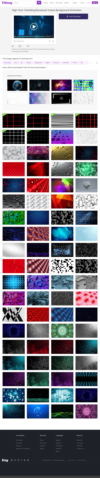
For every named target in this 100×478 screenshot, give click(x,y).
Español (58, 443)
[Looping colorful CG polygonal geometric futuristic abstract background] (62, 201)
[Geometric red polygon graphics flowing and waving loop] (38, 169)
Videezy (18, 446)
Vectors (46, 3)
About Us (80, 440)
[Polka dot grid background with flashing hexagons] (62, 234)
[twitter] (15, 460)
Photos (52, 3)
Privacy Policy (81, 460)
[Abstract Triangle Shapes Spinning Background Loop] (38, 137)
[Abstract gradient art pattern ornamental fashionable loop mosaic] (38, 234)
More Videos (59, 3)
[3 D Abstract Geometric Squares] (13, 266)
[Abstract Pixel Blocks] (86, 169)
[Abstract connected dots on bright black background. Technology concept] (38, 363)
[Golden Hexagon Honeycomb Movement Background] (62, 153)
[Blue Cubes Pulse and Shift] (38, 298)
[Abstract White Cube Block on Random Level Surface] (13, 153)
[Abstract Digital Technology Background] (13, 411)
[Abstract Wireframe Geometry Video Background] (62, 395)
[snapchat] (24, 460)
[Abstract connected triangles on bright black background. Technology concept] (13, 347)
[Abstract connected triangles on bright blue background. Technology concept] (13, 363)
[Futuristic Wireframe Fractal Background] (86, 250)
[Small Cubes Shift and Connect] (86, 282)
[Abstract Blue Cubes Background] (62, 282)
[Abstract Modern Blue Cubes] (13, 282)
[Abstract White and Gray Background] (13, 250)
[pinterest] (18, 460)
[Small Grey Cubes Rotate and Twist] (62, 298)
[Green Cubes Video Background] (13, 218)
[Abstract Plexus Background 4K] (86, 234)
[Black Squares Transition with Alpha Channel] (62, 266)
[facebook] (12, 460)
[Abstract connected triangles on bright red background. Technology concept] (38, 347)
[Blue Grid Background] (86, 379)
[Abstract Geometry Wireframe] (62, 250)
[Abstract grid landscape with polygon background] (38, 250)
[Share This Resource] (53, 41)
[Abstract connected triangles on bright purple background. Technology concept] (62, 379)
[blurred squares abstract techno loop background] (39, 99)
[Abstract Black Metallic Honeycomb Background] (13, 201)
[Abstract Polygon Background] (13, 331)
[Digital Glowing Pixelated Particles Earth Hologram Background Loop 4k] (38, 411)
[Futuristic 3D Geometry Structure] (86, 185)
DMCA (42, 448)
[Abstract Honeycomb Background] (86, 137)
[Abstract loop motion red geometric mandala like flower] (38, 314)
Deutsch (58, 448)
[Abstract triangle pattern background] (13, 314)
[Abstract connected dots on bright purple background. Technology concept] (13, 379)
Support (42, 446)
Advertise (43, 443)
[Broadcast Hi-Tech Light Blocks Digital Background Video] (62, 137)
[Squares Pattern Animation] (62, 218)
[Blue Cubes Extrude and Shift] (38, 282)
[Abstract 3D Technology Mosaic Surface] (38, 185)
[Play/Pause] (15, 36)
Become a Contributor (23, 448)
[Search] (39, 2)
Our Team (80, 443)
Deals (41, 440)
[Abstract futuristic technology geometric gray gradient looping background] (38, 331)
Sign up (95, 2)
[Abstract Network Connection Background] (62, 411)
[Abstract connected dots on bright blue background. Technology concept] (86, 347)
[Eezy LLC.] (5, 460)
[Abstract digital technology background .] (86, 218)
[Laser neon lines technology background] (86, 314)
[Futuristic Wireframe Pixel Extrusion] (38, 153)
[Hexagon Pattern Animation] (86, 266)
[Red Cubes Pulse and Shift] (13, 298)
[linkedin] (28, 460)
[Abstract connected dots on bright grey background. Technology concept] (86, 331)
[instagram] (21, 460)
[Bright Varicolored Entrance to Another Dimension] (62, 331)
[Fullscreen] (52, 36)
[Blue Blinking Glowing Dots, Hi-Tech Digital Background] (13, 234)
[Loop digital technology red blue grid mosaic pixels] (62, 314)
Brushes (66, 3)
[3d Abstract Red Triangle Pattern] (13, 169)
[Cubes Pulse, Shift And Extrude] (86, 201)
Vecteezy (19, 443)
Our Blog (79, 446)
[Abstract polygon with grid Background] (86, 395)
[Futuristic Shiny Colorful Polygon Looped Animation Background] (62, 185)
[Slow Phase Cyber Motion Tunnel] (86, 411)
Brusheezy (19, 440)
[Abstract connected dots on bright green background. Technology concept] (62, 363)
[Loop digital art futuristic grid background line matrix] (38, 266)
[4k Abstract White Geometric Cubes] (38, 201)
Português (59, 446)
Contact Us (80, 448)
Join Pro (82, 3)
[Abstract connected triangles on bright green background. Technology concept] (38, 379)
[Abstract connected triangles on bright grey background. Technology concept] (86, 363)
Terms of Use (72, 460)
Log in (88, 3)
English (58, 440)
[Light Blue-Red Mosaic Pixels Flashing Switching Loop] (13, 185)
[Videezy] (7, 2)
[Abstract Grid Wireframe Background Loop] (13, 121)
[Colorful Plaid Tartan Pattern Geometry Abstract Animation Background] (86, 298)
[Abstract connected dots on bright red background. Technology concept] (62, 347)
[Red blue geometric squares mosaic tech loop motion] (86, 153)
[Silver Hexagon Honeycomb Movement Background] (62, 169)
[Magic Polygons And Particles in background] (13, 395)
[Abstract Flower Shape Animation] (38, 218)
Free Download (74, 16)
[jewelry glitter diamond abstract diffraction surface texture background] (83, 86)
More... (58, 451)
